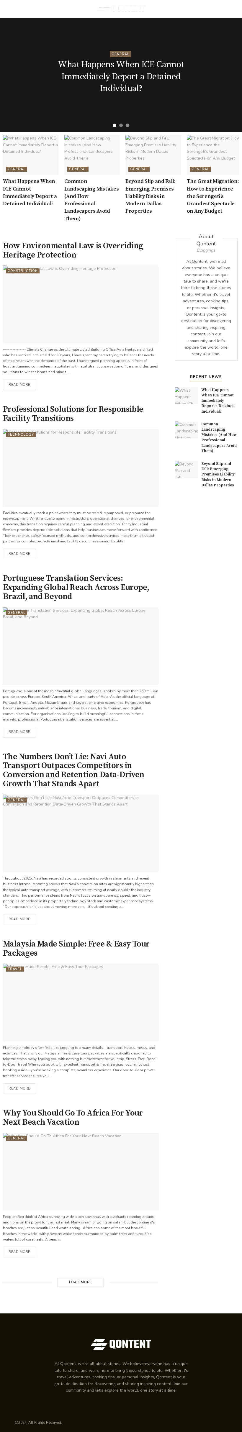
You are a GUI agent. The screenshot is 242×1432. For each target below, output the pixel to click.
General (120, 54)
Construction (23, 271)
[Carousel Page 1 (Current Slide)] (114, 125)
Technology (21, 434)
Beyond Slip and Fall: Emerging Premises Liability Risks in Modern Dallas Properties (150, 196)
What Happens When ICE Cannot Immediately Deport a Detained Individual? (121, 76)
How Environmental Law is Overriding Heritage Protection (73, 250)
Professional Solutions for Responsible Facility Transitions (73, 414)
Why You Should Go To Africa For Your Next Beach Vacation (73, 1117)
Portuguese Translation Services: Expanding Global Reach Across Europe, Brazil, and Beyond (76, 587)
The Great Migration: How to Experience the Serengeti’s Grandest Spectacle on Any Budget (213, 196)
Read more (19, 385)
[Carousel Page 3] (127, 125)
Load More (80, 1282)
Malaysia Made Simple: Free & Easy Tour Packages (76, 948)
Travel (15, 969)
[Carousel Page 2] (121, 125)
